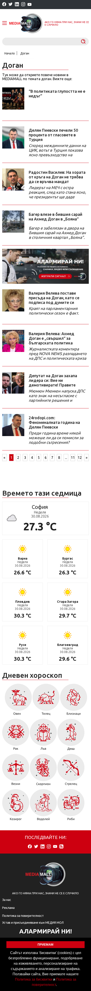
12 (80, 458)
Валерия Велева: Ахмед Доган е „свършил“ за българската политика (51, 338)
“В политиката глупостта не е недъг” (57, 93)
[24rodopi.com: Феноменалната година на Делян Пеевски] (13, 425)
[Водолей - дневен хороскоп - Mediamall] (43, 806)
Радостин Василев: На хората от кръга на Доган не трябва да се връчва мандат (57, 177)
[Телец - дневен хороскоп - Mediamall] (46, 701)
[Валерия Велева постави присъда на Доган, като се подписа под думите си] (13, 300)
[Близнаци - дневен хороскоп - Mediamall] (73, 701)
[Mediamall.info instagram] (23, 4)
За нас (6, 900)
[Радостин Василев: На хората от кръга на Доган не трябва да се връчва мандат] (13, 179)
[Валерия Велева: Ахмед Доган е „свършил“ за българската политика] (13, 341)
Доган (24, 53)
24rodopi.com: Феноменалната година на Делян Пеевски (54, 422)
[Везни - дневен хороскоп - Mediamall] (15, 771)
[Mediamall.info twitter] (10, 4)
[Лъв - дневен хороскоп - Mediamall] (43, 736)
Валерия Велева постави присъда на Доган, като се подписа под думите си (54, 298)
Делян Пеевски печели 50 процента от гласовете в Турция (53, 135)
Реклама (8, 908)
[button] (58, 985)
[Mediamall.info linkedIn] (17, 4)
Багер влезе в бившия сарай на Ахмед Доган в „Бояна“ (55, 216)
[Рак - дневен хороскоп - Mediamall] (15, 736)
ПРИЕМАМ (45, 944)
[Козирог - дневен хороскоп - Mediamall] (15, 806)
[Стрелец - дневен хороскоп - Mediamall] (71, 771)
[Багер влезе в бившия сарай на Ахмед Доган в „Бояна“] (13, 222)
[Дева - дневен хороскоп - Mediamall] (71, 736)
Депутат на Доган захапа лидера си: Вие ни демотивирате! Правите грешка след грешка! (53, 380)
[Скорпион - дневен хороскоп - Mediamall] (43, 771)
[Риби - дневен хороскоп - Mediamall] (71, 806)
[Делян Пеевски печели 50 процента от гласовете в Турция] (13, 137)
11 (73, 458)
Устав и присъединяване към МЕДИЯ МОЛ (33, 922)
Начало (9, 53)
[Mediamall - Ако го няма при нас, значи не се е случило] (25, 23)
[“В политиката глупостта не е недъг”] (13, 98)
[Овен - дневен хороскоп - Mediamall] (17, 701)
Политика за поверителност (23, 916)
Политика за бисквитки (33, 979)
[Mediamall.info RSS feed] (61, 846)
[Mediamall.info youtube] (29, 5)
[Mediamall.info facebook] (4, 4)
